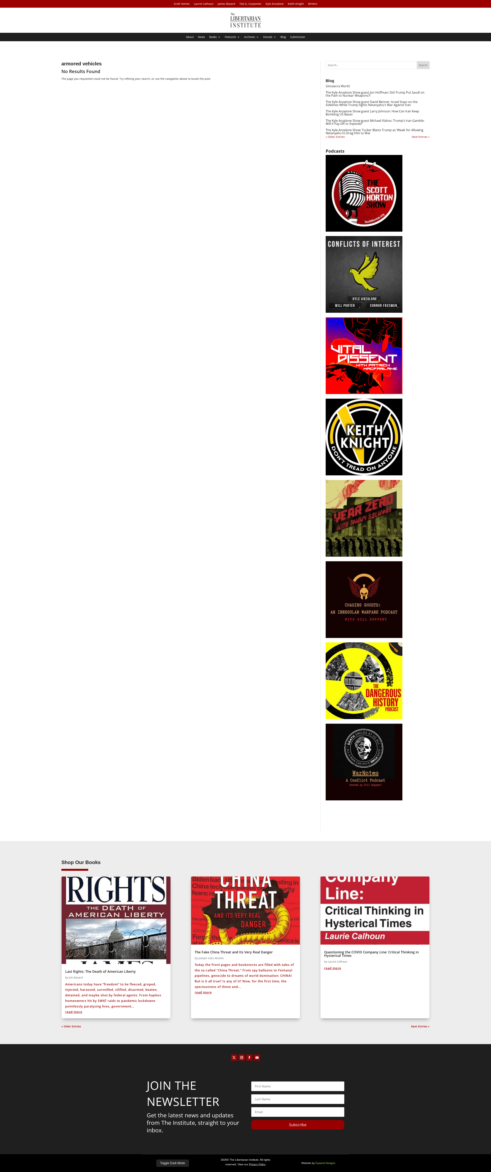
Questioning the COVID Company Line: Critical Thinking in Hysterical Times (371, 954)
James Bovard (226, 4)
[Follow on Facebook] (249, 1057)
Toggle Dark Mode (172, 1163)
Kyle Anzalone (275, 4)
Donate (267, 37)
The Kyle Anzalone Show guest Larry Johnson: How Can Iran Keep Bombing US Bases (372, 112)
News (201, 37)
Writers (312, 4)
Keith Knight (296, 4)
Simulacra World (338, 86)
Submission (297, 37)
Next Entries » (421, 137)
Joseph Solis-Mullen (211, 958)
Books (213, 37)
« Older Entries (335, 137)
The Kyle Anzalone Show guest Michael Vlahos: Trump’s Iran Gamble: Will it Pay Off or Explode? (375, 122)
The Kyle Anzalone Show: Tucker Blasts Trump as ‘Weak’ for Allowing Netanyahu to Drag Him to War (374, 131)
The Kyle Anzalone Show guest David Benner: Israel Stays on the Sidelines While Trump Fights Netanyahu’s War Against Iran (372, 103)
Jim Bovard (76, 977)
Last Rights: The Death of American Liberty (100, 971)
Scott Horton (182, 4)
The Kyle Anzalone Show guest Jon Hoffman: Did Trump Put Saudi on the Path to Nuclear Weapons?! (375, 94)
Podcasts (230, 37)
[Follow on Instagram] (242, 1057)
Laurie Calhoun (203, 4)
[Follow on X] (234, 1057)
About (190, 37)
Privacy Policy (257, 1164)
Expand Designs (325, 1163)
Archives (249, 37)
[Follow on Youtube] (257, 1057)
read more (73, 1012)
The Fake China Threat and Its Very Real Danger (234, 952)
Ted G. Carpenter (250, 4)
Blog (283, 37)
